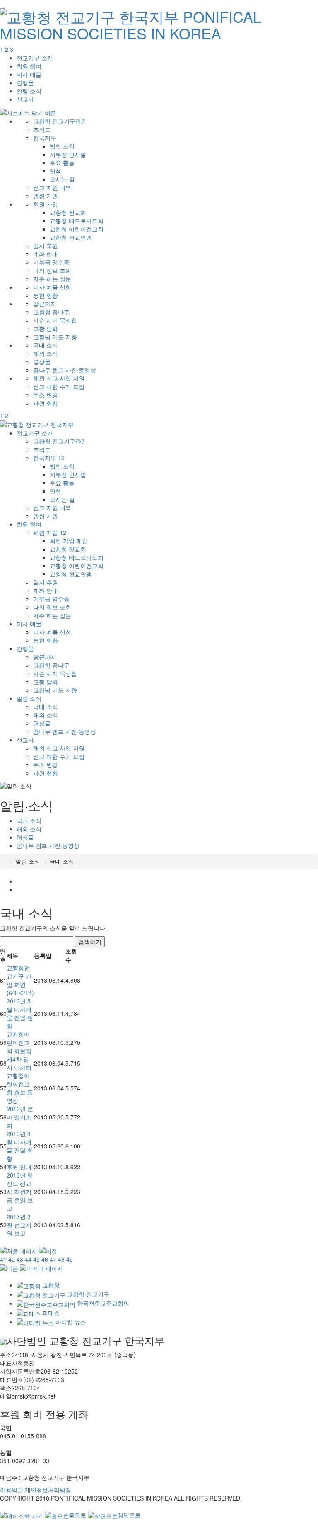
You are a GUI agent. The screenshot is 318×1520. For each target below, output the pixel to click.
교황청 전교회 (68, 212)
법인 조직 (62, 146)
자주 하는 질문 (52, 278)
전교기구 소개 (35, 57)
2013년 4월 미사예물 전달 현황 (20, 1146)
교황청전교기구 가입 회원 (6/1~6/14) (20, 980)
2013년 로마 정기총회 (20, 1117)
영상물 (42, 361)
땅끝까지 (44, 303)
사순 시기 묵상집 (55, 320)
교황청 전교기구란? (58, 121)
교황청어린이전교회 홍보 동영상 (20, 1088)
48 (61, 1259)
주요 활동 (62, 162)
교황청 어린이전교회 (77, 229)
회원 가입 (45, 204)
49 (69, 1259)
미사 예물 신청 (52, 287)
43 (20, 1259)
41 (3, 1259)
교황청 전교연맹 (71, 237)
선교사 (25, 99)
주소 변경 (45, 395)
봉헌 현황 (45, 295)
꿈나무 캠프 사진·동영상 (64, 370)
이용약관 (11, 1490)
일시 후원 (45, 245)
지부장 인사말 (68, 154)
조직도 (42, 129)
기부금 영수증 (51, 262)
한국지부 (44, 138)
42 (11, 1259)
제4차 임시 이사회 (19, 1063)
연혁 (55, 171)
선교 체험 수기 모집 (58, 386)
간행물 (25, 82)
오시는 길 (62, 179)
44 (28, 1259)
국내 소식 (45, 345)
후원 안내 (19, 1167)
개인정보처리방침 (48, 1490)
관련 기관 (45, 196)
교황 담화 (45, 328)
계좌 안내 (45, 254)
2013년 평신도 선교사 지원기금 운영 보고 (20, 1191)
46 (44, 1259)
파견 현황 (45, 403)
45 (36, 1259)
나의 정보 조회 (52, 270)
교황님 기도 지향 (55, 337)
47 (53, 1259)
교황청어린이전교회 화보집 (19, 1042)
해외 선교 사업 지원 (58, 378)
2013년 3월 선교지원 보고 (19, 1224)
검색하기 (89, 941)
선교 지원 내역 (52, 187)
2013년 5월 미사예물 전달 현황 (20, 1013)
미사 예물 (29, 74)
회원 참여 (29, 66)
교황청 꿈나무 (51, 312)
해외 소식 (45, 353)
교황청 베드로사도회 (77, 220)
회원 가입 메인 (69, 541)
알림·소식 (29, 91)
